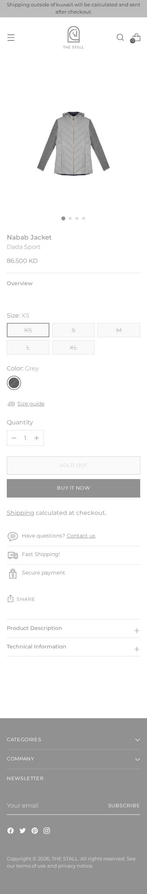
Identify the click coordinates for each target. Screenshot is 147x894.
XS (28, 330)
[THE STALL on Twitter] (23, 832)
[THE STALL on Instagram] (47, 832)
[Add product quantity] (14, 437)
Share (26, 599)
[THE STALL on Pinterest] (35, 832)
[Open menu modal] (10, 37)
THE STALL (65, 859)
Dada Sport (24, 246)
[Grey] (14, 383)
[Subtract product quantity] (36, 437)
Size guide (30, 403)
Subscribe (124, 805)
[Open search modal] (120, 37)
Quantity (20, 422)
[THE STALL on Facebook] (11, 832)
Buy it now (73, 488)
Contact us (81, 535)
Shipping (20, 512)
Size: (18, 315)
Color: (23, 368)
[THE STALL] (73, 37)
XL (73, 347)
